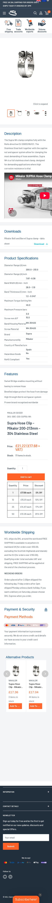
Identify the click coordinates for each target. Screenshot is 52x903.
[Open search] (35, 13)
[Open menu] (4, 13)
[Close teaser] (40, 894)
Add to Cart (16, 706)
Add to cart (26, 476)
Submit (10, 846)
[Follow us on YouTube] (5, 877)
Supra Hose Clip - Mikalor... (16, 685)
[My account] (40, 13)
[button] (26, 899)
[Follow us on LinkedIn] (10, 877)
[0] (47, 13)
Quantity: (11, 468)
